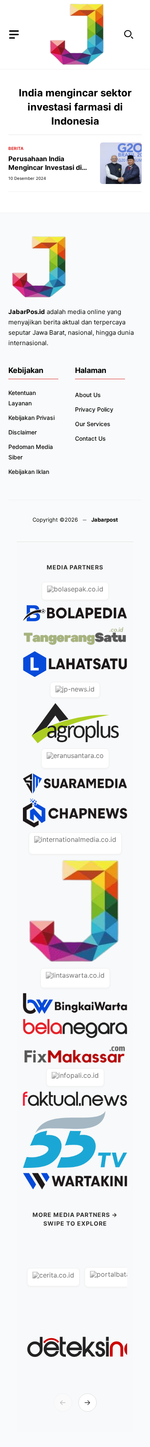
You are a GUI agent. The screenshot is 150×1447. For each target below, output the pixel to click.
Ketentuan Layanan (22, 398)
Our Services (92, 423)
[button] (128, 34)
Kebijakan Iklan (28, 471)
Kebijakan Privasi (31, 417)
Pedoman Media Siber (30, 452)
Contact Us (90, 438)
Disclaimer (22, 432)
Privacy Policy (94, 409)
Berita (15, 148)
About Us (88, 394)
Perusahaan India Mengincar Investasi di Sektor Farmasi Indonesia (49, 167)
